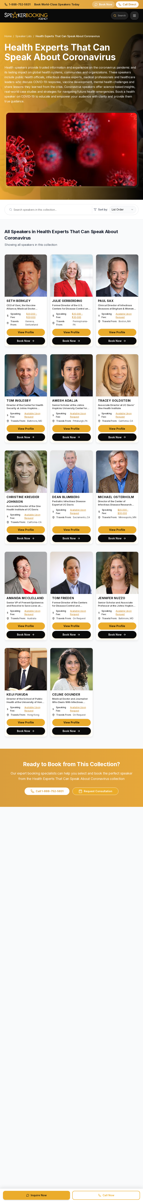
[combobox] (122, 209)
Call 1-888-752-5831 (49, 791)
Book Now (23, 340)
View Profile (26, 332)
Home (8, 36)
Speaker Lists (23, 36)
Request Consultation (98, 791)
